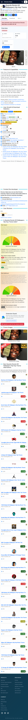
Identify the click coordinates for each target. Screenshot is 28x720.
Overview (4, 18)
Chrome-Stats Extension (6, 682)
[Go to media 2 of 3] (14, 67)
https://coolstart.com (7, 9)
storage (4, 130)
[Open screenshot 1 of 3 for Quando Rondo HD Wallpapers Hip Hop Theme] (12, 57)
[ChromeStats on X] (8, 713)
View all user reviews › (6, 217)
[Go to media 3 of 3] (15, 67)
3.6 (7, 118)
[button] (2, 2)
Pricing (16, 680)
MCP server (3, 690)
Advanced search (18, 682)
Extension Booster (5, 686)
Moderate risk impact (11, 122)
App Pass (3, 680)
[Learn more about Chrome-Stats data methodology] (17, 141)
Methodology (4, 701)
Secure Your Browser (11, 320)
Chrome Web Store (11, 141)
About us (3, 699)
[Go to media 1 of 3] (12, 67)
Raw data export (4, 692)
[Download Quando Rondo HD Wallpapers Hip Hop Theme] (7, 44)
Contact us (3, 705)
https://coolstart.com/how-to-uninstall (11, 104)
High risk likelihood (6, 123)
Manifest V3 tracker (19, 686)
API (1, 688)
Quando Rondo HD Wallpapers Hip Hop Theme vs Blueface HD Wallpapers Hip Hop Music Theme (15, 148)
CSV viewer (17, 688)
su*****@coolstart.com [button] (12, 138)
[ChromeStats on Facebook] (5, 713)
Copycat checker (18, 684)
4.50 (11, 117)
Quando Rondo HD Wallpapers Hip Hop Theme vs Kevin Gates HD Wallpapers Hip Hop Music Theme (15, 156)
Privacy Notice (4, 710)
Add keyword (18, 692)
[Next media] (25, 57)
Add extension (18, 690)
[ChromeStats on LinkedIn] (2, 713)
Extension (15, 9)
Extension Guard (4, 684)
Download (12, 18)
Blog (2, 703)
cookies (4, 127)
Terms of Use (4, 707)
